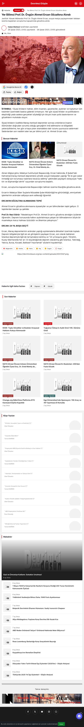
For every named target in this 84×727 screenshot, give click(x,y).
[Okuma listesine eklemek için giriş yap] (26, 92)
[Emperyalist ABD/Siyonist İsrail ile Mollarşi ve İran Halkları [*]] (42, 449)
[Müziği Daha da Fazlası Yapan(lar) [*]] (42, 524)
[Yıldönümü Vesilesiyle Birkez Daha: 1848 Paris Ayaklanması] (42, 597)
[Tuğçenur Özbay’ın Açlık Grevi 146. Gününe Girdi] (62, 317)
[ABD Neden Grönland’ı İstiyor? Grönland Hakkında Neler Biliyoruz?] (42, 630)
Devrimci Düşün (39, 3)
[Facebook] (28, 711)
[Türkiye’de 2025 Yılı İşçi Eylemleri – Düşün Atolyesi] (42, 674)
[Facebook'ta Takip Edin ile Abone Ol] (26, 87)
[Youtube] (42, 711)
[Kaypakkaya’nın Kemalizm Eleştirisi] (42, 652)
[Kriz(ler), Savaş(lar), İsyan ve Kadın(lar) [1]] (42, 424)
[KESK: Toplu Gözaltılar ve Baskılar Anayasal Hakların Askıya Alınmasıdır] (14, 155)
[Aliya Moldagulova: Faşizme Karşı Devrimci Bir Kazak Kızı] (42, 619)
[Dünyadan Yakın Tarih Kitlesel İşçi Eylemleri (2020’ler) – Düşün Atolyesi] (42, 663)
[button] (76, 3)
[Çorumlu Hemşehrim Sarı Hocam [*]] (42, 487)
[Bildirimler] (80, 3)
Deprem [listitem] (35, 286)
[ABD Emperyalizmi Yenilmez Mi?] (42, 512)
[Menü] (3, 3)
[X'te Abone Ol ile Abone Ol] (32, 87)
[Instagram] (49, 711)
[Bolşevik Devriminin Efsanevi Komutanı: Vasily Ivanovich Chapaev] (42, 608)
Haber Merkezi (14, 27)
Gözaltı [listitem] (48, 286)
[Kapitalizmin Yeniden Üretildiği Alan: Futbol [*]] (42, 462)
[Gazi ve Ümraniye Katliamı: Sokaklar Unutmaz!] (42, 560)
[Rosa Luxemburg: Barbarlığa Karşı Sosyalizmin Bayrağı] (42, 641)
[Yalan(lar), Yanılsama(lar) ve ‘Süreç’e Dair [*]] (42, 474)
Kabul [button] (61, 724)
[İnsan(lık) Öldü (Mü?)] (42, 436)
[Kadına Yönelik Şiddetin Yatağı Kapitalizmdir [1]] (42, 499)
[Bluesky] (56, 711)
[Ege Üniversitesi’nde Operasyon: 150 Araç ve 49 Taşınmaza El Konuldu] (62, 389)
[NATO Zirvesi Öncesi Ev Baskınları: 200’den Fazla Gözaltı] (69, 155)
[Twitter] (35, 711)
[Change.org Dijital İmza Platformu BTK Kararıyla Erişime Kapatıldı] (21, 389)
